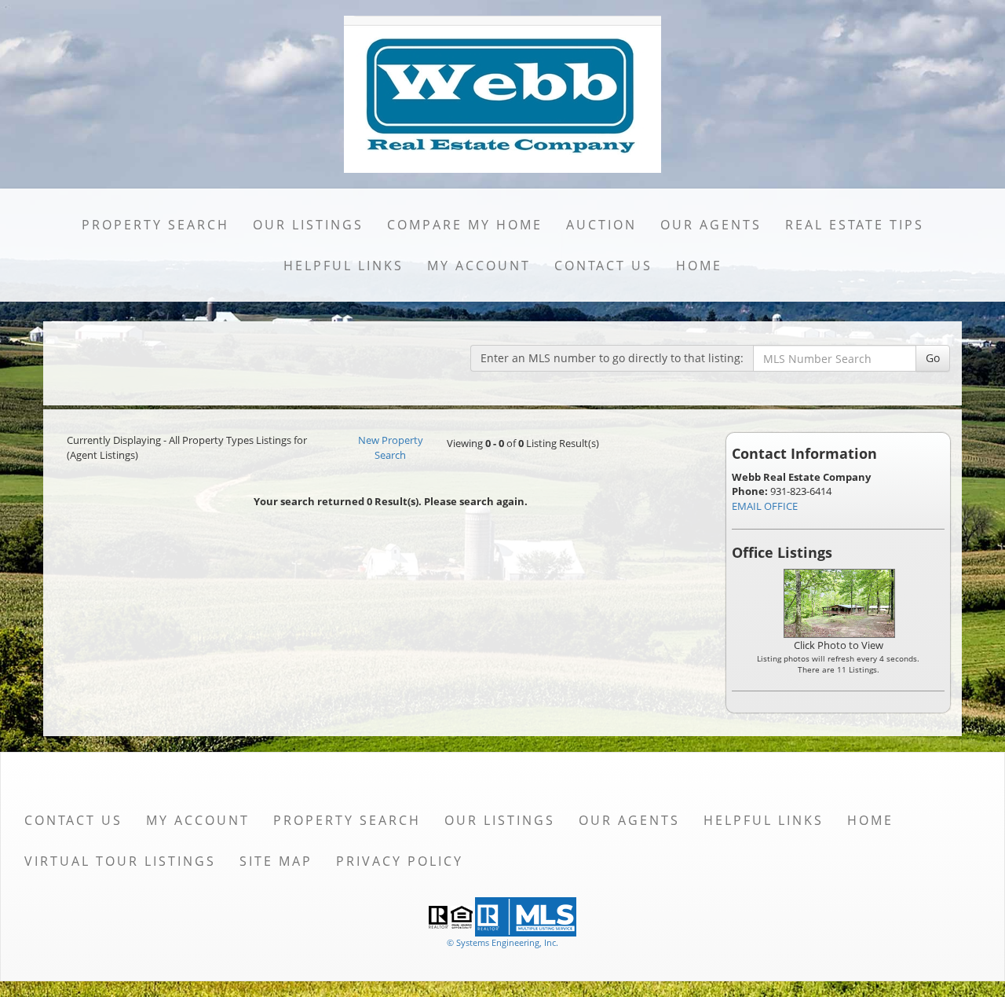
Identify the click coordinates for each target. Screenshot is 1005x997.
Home (699, 265)
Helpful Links (343, 265)
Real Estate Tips (854, 224)
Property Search (155, 224)
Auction (601, 224)
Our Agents (711, 224)
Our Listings (308, 224)
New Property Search (390, 447)
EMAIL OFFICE (765, 506)
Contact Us (603, 265)
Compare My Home (465, 224)
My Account (479, 265)
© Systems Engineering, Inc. (502, 942)
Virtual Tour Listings (120, 861)
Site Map (275, 861)
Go (933, 357)
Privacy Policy (399, 861)
